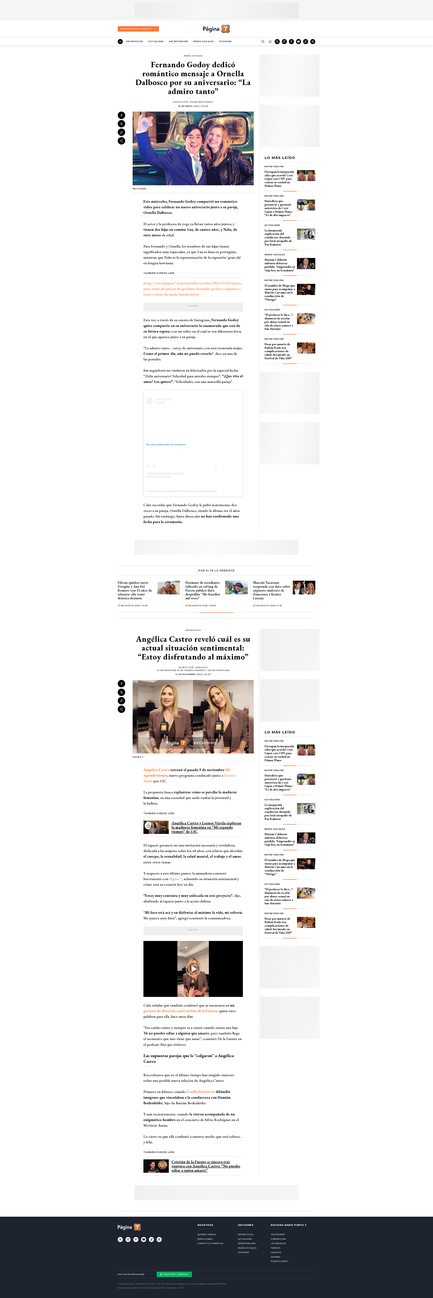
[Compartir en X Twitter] (121, 123)
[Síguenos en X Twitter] (277, 41)
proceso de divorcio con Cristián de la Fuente (180, 1010)
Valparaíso (278, 1234)
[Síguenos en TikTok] (305, 41)
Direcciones (205, 1239)
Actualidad (156, 41)
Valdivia (276, 1252)
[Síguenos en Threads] (312, 41)
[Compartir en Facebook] (121, 115)
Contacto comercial (211, 1243)
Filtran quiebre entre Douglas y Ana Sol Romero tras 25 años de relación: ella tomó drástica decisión (135, 590)
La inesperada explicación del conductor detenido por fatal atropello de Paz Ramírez (278, 237)
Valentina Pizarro (201, 102)
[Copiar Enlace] (121, 132)
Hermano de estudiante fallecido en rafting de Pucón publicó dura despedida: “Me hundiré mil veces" (202, 590)
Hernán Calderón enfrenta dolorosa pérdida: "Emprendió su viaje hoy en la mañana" (280, 265)
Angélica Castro (156, 769)
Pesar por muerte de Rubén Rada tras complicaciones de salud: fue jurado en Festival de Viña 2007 (278, 351)
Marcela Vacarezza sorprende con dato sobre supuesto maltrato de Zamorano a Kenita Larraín (271, 590)
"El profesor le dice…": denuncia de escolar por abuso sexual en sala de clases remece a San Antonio (279, 322)
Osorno (276, 1257)
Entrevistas (134, 41)
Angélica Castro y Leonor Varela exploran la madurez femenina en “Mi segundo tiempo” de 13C (206, 827)
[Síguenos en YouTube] (298, 41)
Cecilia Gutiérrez (201, 1091)
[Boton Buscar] (262, 41)
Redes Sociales (203, 41)
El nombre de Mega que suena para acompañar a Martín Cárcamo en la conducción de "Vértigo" (280, 292)
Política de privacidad (131, 1274)
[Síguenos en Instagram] (284, 41)
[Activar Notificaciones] (269, 41)
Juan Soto (201, 667)
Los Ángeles (278, 1243)
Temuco (275, 1248)
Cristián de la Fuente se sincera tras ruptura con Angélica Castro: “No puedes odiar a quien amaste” (206, 1166)
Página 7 (175, 878)
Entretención (178, 41)
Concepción (278, 1239)
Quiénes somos (207, 1234)
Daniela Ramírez (195, 670)
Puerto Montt (280, 1261)
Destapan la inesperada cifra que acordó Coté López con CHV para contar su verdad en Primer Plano (279, 179)
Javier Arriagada (219, 670)
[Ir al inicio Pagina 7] (216, 29)
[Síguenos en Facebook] (291, 41)
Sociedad (225, 41)
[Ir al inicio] (120, 41)
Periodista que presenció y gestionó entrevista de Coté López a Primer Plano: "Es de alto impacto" (279, 208)
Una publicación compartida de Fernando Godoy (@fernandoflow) (181, 491)
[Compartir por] (121, 141)
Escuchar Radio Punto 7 (136, 29)
